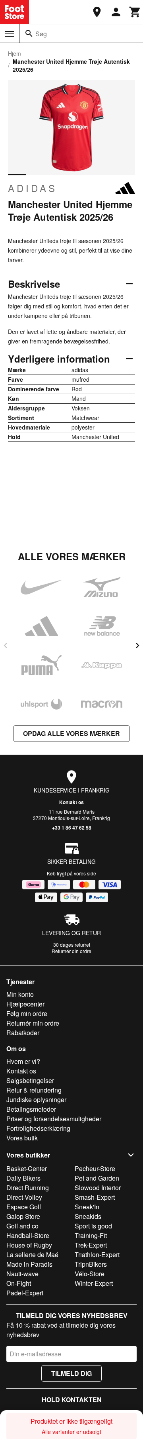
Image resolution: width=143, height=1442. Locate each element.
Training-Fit (91, 1235)
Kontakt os (71, 802)
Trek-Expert (91, 1245)
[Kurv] (135, 12)
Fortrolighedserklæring (38, 1128)
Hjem (14, 53)
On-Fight (18, 1283)
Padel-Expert (24, 1292)
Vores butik (22, 1137)
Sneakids (88, 1216)
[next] (137, 645)
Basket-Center (26, 1168)
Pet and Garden (97, 1178)
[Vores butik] (97, 12)
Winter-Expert (94, 1283)
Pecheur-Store (95, 1168)
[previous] (5, 645)
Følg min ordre (26, 1013)
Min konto (20, 994)
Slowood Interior (98, 1187)
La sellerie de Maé (32, 1254)
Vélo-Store (89, 1273)
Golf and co (22, 1225)
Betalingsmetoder (31, 1109)
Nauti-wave (22, 1273)
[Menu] (9, 33)
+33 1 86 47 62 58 (71, 827)
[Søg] (29, 33)
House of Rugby (29, 1245)
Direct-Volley (24, 1197)
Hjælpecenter (25, 1003)
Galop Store (23, 1216)
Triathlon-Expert (97, 1254)
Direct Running (27, 1187)
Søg (41, 33)
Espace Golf (23, 1206)
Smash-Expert (95, 1197)
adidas (32, 188)
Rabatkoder (22, 1032)
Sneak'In (87, 1206)
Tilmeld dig (71, 1373)
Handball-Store (27, 1235)
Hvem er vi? (23, 1061)
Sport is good (93, 1225)
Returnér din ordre (71, 951)
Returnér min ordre (32, 1023)
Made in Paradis (29, 1264)
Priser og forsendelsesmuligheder (53, 1118)
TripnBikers (91, 1264)
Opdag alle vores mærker (71, 733)
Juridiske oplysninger (36, 1099)
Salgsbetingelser (30, 1080)
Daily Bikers (23, 1178)
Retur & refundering (34, 1090)
